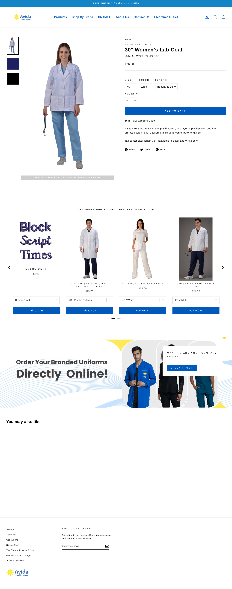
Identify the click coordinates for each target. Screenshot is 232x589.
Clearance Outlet (166, 17)
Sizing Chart (12, 545)
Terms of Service (15, 560)
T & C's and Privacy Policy (20, 550)
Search (10, 529)
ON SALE (104, 17)
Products (60, 17)
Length (161, 80)
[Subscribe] (107, 546)
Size (128, 80)
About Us (122, 17)
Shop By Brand (82, 17)
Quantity (132, 94)
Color (144, 80)
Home (128, 39)
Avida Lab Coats (138, 44)
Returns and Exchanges (19, 555)
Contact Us (141, 17)
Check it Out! (182, 368)
